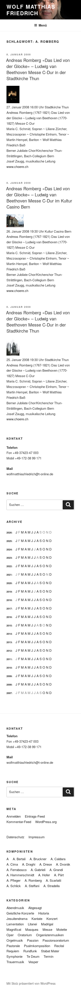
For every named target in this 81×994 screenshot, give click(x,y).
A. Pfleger (13, 880)
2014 (9, 633)
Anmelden (13, 816)
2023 (9, 557)
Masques (31, 929)
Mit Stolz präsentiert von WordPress (31, 983)
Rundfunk (30, 951)
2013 (9, 642)
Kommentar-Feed (18, 821)
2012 (9, 650)
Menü (43, 25)
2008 (9, 684)
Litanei (32, 924)
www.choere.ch (17, 166)
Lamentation (15, 924)
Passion (32, 940)
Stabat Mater (50, 951)
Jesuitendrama (16, 918)
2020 (9, 583)
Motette (61, 929)
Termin (48, 956)
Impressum (37, 837)
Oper (10, 935)
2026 (9, 532)
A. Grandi (56, 869)
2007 (9, 693)
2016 (9, 617)
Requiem (12, 951)
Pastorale (13, 945)
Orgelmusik (14, 940)
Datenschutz (15, 837)
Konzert (51, 918)
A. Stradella (51, 885)
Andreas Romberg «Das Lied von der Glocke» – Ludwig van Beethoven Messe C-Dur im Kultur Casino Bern (39, 197)
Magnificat (13, 929)
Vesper (33, 961)
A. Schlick (13, 885)
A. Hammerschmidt (20, 875)
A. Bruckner (38, 858)
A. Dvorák (63, 864)
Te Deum (33, 956)
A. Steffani (32, 885)
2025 (9, 541)
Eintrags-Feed (35, 816)
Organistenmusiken (50, 935)
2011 (9, 659)
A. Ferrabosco (16, 869)
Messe (47, 929)
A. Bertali (19, 858)
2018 (9, 600)
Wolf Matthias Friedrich (30, 10)
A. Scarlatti (53, 880)
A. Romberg (33, 880)
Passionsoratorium (56, 940)
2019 (9, 591)
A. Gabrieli (38, 869)
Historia (43, 913)
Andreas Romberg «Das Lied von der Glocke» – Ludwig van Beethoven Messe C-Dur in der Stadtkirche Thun (38, 69)
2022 (9, 566)
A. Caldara (58, 858)
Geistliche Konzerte (20, 913)
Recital (59, 945)
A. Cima (12, 864)
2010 (9, 667)
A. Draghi (28, 864)
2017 (9, 608)
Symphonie (14, 956)
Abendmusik (15, 907)
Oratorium (25, 935)
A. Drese (45, 864)
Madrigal (47, 924)
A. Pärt (59, 875)
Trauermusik (15, 961)
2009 (9, 676)
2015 (9, 625)
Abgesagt (35, 907)
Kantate (37, 918)
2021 (9, 574)
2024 (9, 549)
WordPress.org (46, 821)
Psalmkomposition (37, 945)
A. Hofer (44, 875)
